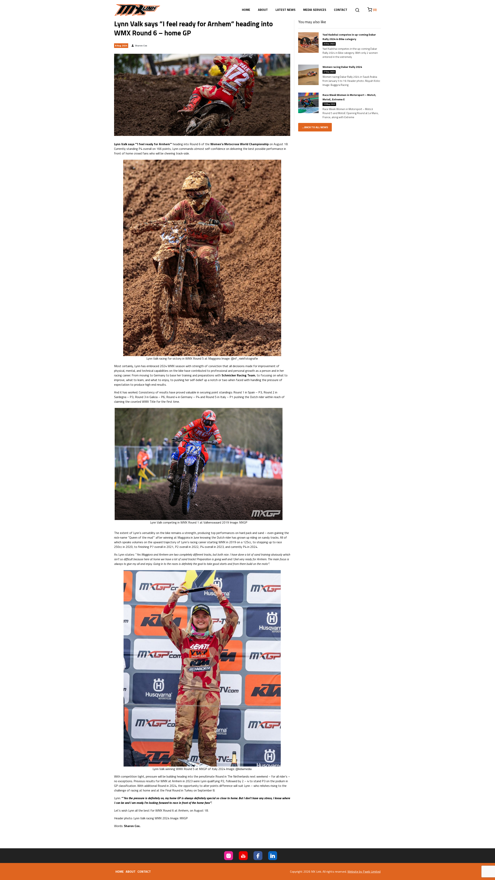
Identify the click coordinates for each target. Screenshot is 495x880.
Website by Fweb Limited (364, 871)
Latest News (285, 9)
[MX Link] (137, 10)
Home (246, 9)
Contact (340, 9)
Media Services (314, 9)
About (263, 9)
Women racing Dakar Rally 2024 (342, 67)
